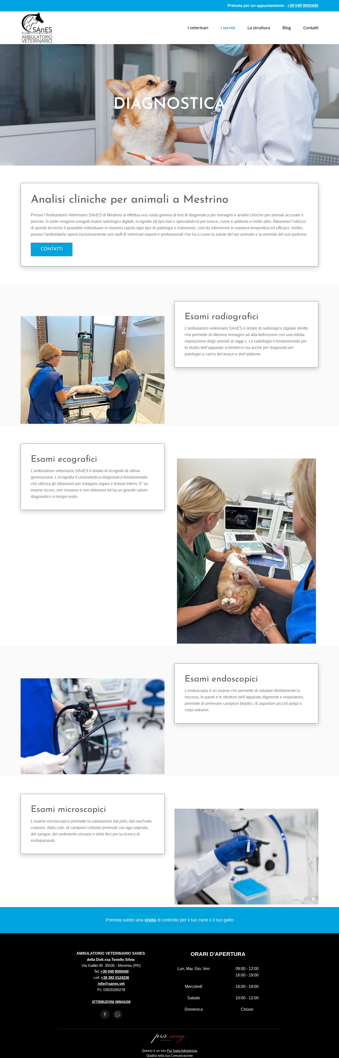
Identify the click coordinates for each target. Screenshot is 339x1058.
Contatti (310, 27)
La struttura (258, 27)
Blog (286, 27)
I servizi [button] (228, 27)
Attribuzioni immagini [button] (111, 1002)
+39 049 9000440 (115, 971)
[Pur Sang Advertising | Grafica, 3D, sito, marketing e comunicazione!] (169, 1038)
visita (150, 919)
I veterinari (198, 27)
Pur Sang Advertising (182, 1051)
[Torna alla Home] (37, 27)
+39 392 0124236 (115, 977)
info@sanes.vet (111, 983)
